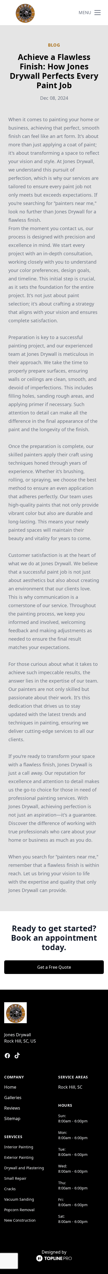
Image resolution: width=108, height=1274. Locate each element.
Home (10, 1087)
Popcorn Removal (19, 1209)
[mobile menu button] (97, 12)
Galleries (12, 1097)
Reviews (12, 1108)
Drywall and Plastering (24, 1167)
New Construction (20, 1220)
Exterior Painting (19, 1157)
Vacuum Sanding (19, 1199)
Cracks (10, 1188)
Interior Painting (18, 1146)
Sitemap (12, 1118)
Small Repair (15, 1178)
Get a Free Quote (54, 967)
